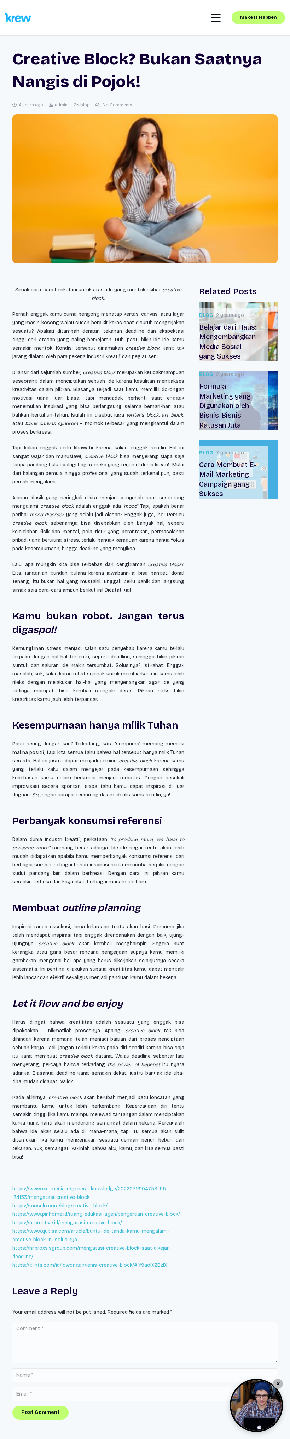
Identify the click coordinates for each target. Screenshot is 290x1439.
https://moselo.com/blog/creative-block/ (60, 1206)
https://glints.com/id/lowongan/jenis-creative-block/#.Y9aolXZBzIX (89, 1265)
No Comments (117, 105)
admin (61, 105)
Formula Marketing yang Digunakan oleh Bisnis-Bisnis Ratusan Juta (225, 405)
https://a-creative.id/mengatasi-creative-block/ (67, 1223)
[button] (216, 18)
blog (85, 105)
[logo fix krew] (18, 17)
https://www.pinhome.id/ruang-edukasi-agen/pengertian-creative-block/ (96, 1214)
